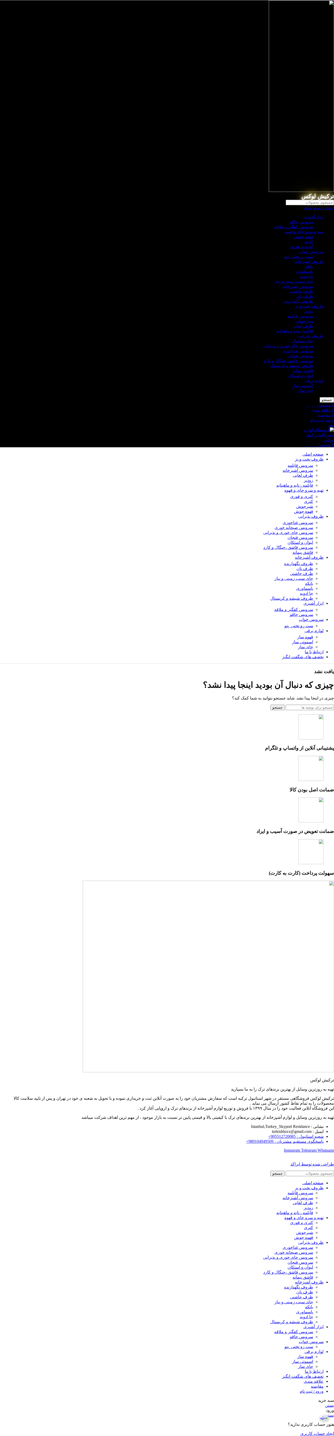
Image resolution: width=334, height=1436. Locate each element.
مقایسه (317, 1386)
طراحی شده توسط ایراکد (312, 1164)
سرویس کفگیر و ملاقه (293, 227)
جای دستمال (302, 341)
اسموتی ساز (302, 385)
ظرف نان (304, 296)
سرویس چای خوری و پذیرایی (288, 346)
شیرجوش (304, 321)
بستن (329, 1405)
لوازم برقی (314, 380)
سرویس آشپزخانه (298, 286)
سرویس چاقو (301, 222)
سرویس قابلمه (300, 316)
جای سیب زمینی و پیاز (294, 281)
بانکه (309, 266)
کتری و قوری (301, 246)
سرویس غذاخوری (298, 351)
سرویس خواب (311, 251)
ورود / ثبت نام (312, 1391)
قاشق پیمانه (303, 370)
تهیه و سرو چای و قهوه (304, 231)
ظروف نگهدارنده (298, 301)
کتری (308, 241)
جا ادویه (306, 276)
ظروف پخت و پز (309, 306)
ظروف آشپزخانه (309, 261)
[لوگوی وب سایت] (301, 190)
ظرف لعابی (303, 326)
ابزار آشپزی (313, 217)
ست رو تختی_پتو (298, 256)
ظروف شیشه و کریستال (291, 365)
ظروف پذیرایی (311, 336)
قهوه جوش (303, 236)
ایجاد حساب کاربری (317, 1433)
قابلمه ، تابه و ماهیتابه (294, 331)
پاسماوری (304, 271)
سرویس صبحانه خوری (294, 527)
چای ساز (305, 390)
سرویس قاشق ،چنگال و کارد (288, 360)
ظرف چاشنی (301, 291)
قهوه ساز (305, 637)
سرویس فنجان (300, 356)
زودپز (308, 311)
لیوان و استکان (300, 375)
